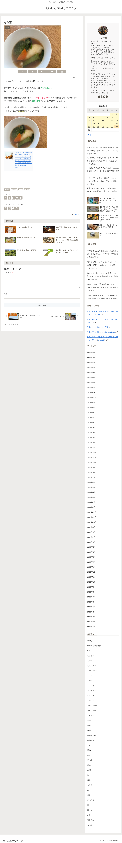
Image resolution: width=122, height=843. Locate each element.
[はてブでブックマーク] (42, 71)
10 (89, 120)
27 (103, 127)
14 (107, 120)
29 (112, 127)
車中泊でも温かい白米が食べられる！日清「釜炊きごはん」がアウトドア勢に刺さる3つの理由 (102, 151)
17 (89, 124)
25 (94, 127)
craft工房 (103, 38)
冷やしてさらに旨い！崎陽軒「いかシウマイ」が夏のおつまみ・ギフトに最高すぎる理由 (102, 181)
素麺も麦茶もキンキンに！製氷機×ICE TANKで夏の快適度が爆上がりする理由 (102, 189)
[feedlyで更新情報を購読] (13, 208)
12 (98, 120)
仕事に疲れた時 (93, 327)
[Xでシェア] (22, 71)
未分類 (8, 189)
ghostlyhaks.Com (108, 332)
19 (98, 124)
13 (103, 120)
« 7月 (89, 135)
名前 (5, 294)
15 (112, 120)
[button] (61, 71)
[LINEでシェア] (51, 71)
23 (117, 124)
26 (98, 127)
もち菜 (21, 189)
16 (117, 120)
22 (112, 124)
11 (94, 120)
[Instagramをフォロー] (9, 208)
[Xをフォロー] (5, 208)
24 (89, 127)
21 (107, 124)
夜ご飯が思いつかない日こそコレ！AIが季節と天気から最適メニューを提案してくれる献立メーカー (102, 161)
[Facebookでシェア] (32, 71)
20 (103, 124)
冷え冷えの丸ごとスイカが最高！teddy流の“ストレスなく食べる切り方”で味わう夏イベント (103, 171)
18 (94, 124)
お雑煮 (14, 189)
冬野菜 (27, 189)
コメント (8, 272)
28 (107, 127)
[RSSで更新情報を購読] (17, 208)
